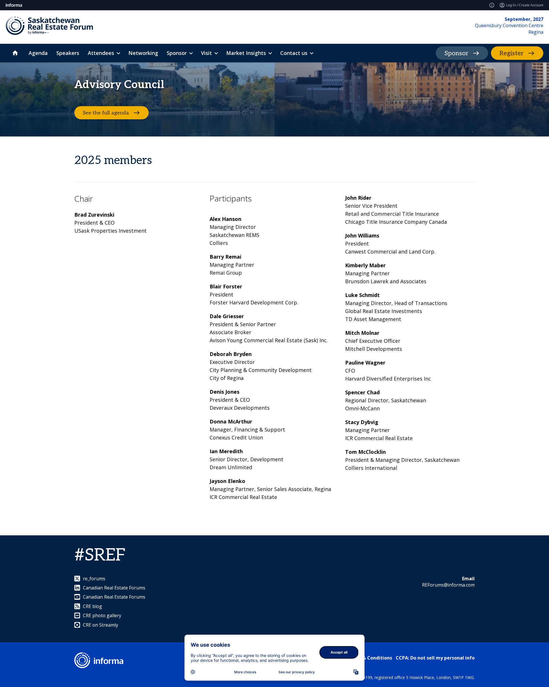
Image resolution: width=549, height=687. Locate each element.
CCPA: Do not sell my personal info (435, 658)
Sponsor (456, 53)
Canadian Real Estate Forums (114, 588)
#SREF (100, 555)
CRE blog (92, 606)
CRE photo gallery (102, 615)
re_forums (94, 578)
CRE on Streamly (100, 625)
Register (512, 53)
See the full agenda (106, 113)
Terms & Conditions (369, 658)
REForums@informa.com (448, 585)
